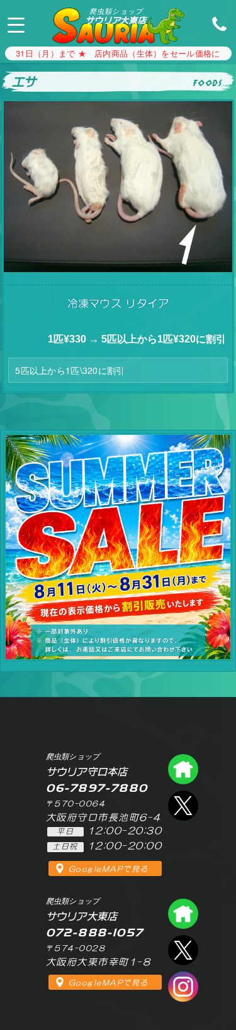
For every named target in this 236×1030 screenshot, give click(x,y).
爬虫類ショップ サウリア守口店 (183, 769)
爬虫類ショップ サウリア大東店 (183, 914)
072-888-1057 (216, 23)
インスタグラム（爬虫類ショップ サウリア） (183, 987)
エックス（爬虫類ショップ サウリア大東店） (183, 950)
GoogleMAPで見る (109, 869)
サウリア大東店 (116, 16)
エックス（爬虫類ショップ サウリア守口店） (183, 806)
